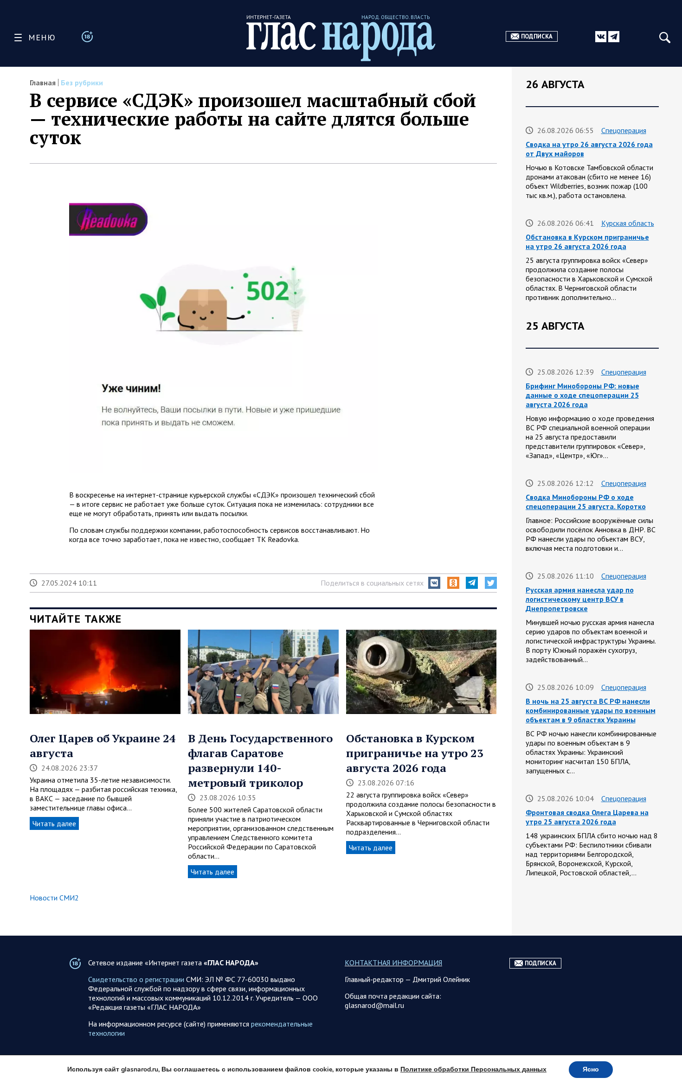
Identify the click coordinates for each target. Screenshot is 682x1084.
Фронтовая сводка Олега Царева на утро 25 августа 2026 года (587, 817)
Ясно (591, 1069)
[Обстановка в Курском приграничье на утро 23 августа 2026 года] (421, 673)
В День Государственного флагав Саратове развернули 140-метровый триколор (260, 760)
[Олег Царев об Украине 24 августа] (105, 673)
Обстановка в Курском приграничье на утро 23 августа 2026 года (414, 753)
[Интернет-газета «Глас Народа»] (341, 41)
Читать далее (54, 823)
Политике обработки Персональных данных (473, 1069)
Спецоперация (623, 130)
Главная (43, 82)
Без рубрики (82, 82)
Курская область (627, 223)
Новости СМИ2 (54, 897)
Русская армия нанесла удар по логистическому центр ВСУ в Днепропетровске (580, 599)
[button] (434, 583)
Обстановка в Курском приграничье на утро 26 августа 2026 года (587, 241)
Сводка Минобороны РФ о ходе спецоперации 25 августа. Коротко (586, 501)
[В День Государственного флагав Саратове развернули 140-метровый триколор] (263, 673)
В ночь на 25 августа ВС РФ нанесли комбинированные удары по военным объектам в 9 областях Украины (591, 710)
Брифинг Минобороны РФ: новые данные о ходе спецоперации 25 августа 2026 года (582, 395)
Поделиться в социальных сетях (372, 582)
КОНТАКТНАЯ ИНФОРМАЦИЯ (393, 962)
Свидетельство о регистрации (136, 979)
